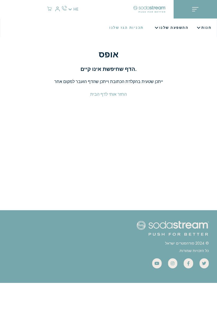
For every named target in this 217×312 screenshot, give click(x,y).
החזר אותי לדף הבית (108, 94)
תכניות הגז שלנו (126, 27)
